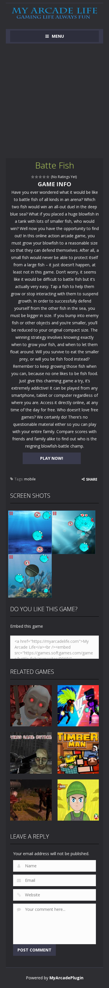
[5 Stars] (48, 176)
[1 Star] (33, 176)
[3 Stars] (40, 176)
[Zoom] (30, 531)
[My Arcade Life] (54, 13)
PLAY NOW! (51, 458)
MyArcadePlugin (66, 977)
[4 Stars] (44, 176)
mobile (30, 479)
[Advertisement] (54, 100)
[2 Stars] (37, 176)
